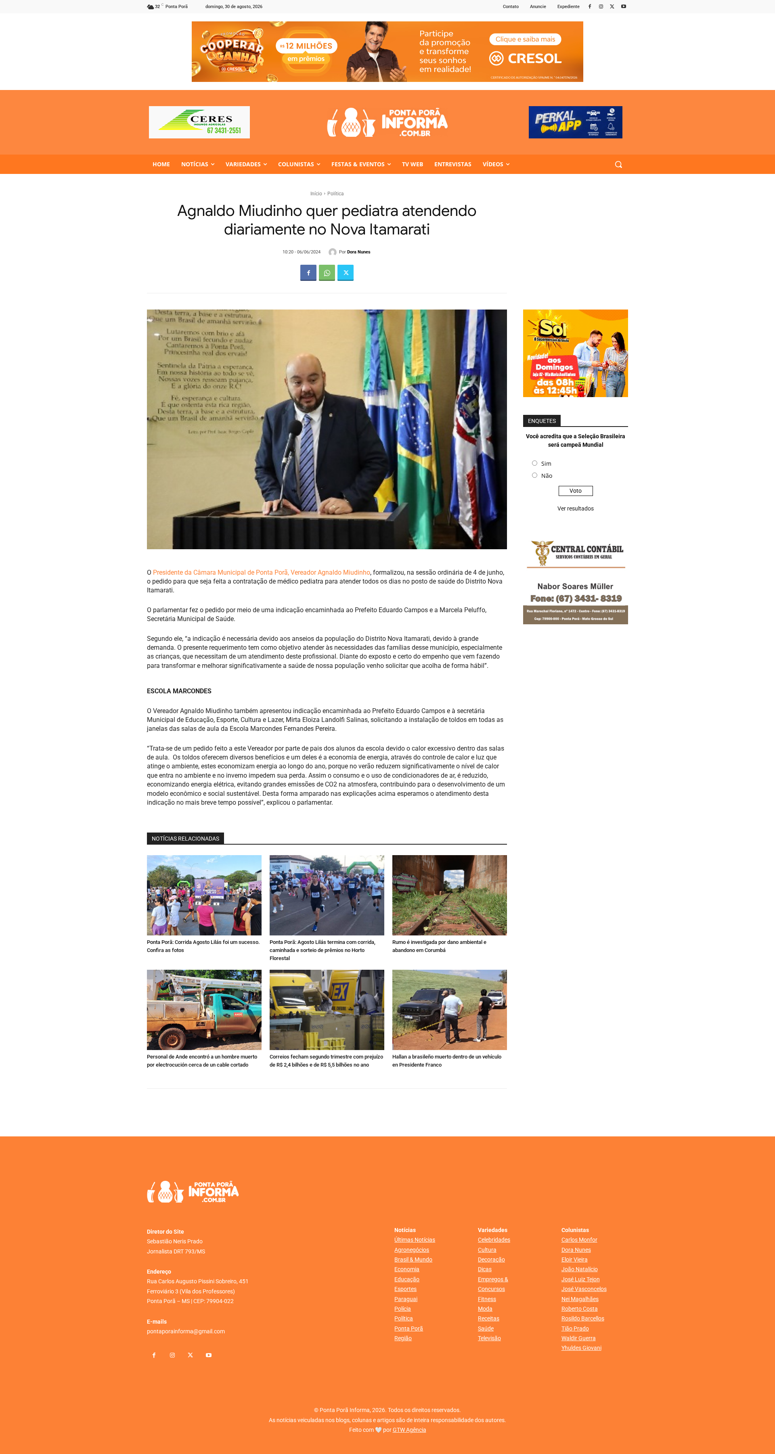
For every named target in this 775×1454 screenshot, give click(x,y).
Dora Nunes (359, 252)
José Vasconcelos (584, 1289)
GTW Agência (409, 1430)
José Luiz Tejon (580, 1279)
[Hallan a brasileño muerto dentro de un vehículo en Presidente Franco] (449, 1010)
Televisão (489, 1338)
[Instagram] (601, 7)
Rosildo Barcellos (582, 1318)
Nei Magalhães (580, 1299)
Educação (406, 1279)
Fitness (487, 1299)
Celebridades (494, 1239)
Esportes (405, 1289)
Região (403, 1338)
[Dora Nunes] (334, 252)
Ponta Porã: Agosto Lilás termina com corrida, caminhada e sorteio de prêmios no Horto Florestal (322, 950)
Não (546, 475)
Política (335, 194)
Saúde (486, 1328)
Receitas (488, 1318)
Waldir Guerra (578, 1338)
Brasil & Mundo (413, 1259)
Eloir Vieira (574, 1259)
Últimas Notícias (414, 1239)
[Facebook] (590, 7)
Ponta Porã (408, 1328)
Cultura (487, 1250)
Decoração (491, 1259)
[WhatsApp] (327, 273)
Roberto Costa (579, 1308)
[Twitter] (612, 7)
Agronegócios (411, 1250)
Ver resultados (575, 508)
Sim (546, 463)
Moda (485, 1308)
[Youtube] (623, 7)
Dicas (485, 1269)
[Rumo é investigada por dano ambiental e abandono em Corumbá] (449, 895)
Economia (406, 1269)
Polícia (402, 1308)
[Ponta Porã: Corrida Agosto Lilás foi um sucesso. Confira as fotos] (204, 895)
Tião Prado (575, 1328)
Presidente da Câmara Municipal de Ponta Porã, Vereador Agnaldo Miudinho (261, 572)
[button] (618, 164)
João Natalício (579, 1269)
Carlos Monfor (579, 1239)
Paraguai (405, 1299)
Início (316, 194)
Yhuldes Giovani (581, 1348)
